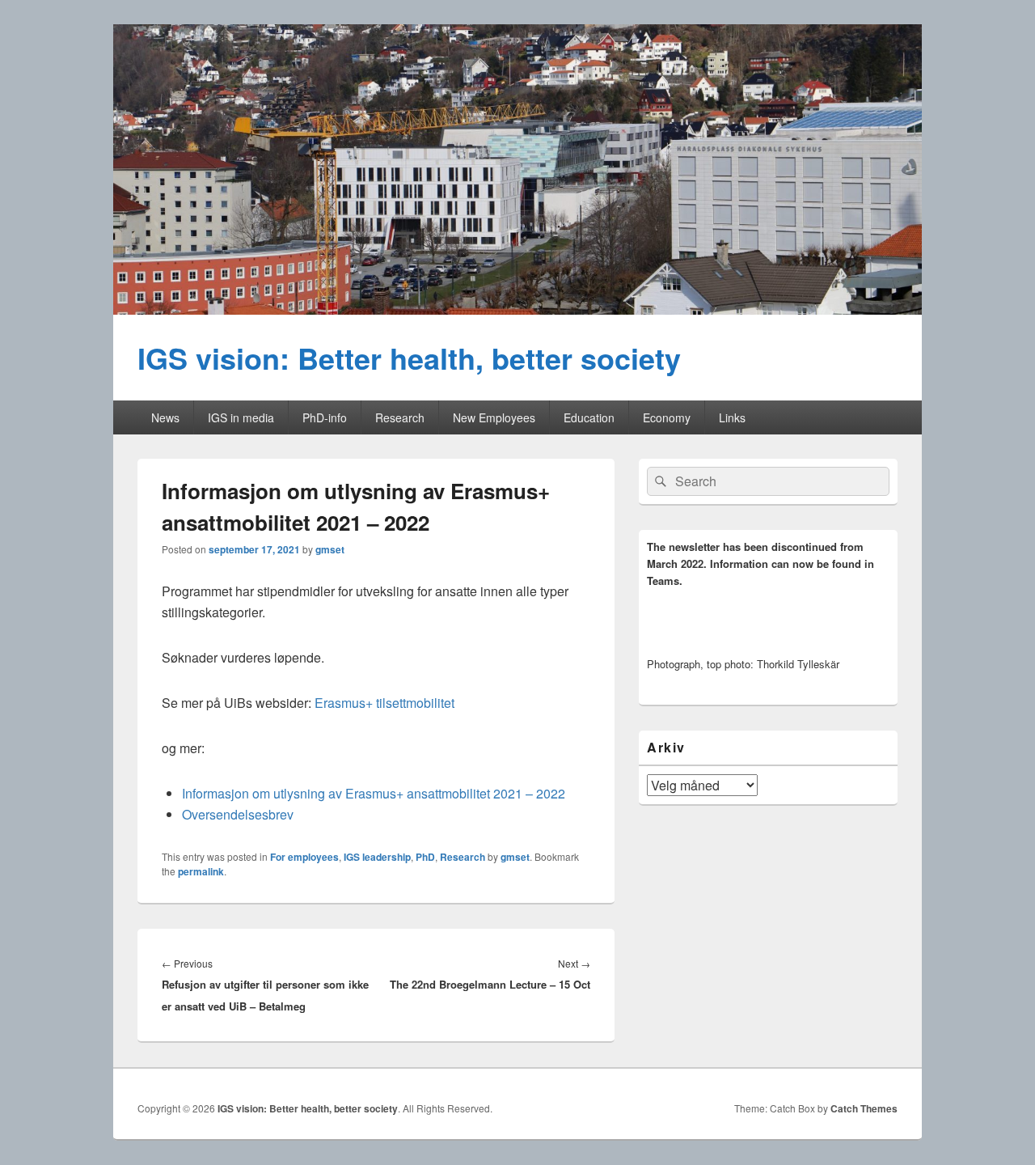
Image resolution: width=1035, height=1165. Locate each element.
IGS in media (241, 417)
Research (400, 417)
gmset (329, 549)
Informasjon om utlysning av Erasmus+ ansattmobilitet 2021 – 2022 (373, 793)
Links (732, 417)
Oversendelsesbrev (238, 814)
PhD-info (324, 417)
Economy (667, 417)
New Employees (494, 417)
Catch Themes (864, 1108)
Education (589, 417)
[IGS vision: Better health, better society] (517, 309)
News (165, 417)
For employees (304, 856)
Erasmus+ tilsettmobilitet (384, 702)
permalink (201, 871)
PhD (425, 856)
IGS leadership (377, 856)
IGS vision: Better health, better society (409, 358)
